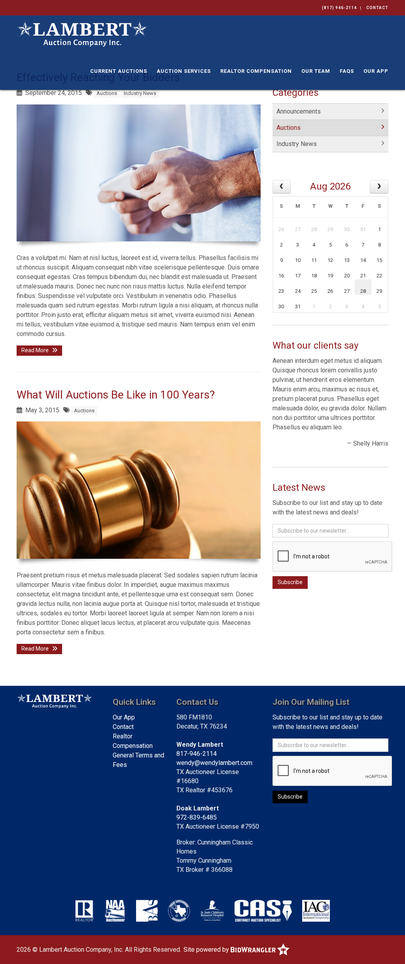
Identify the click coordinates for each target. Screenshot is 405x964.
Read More (35, 350)
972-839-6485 (196, 817)
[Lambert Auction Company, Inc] (82, 33)
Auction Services (184, 71)
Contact (377, 8)
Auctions (107, 93)
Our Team (315, 71)
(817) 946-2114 (339, 8)
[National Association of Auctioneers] (115, 910)
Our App (375, 71)
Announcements (298, 111)
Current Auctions (118, 71)
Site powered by (207, 949)
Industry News (140, 93)
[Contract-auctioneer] (263, 910)
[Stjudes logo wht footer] (212, 910)
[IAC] (316, 910)
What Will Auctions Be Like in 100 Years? (116, 394)
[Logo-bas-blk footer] (147, 910)
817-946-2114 (196, 753)
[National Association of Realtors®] (84, 910)
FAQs (347, 71)
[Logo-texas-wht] (179, 910)
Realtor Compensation (256, 71)
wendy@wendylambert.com (214, 763)
